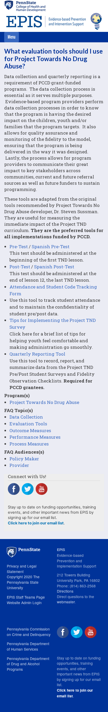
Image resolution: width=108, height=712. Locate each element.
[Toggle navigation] (11, 37)
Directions (65, 591)
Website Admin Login (24, 602)
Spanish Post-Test (54, 267)
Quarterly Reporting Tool (37, 354)
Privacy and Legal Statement (21, 568)
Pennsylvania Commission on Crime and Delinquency (29, 631)
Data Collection (26, 417)
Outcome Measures (30, 430)
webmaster (66, 601)
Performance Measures (35, 437)
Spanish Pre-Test (50, 247)
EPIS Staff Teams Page (26, 597)
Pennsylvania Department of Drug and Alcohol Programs (28, 664)
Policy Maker (24, 459)
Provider (19, 465)
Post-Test (19, 267)
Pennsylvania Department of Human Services (28, 646)
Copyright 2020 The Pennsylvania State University (23, 582)
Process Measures (29, 444)
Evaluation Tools (28, 424)
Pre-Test (18, 247)
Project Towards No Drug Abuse (44, 402)
